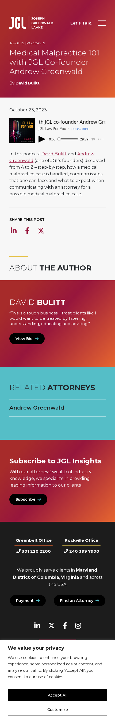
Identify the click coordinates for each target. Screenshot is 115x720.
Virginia (70, 577)
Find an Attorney (76, 600)
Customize (57, 709)
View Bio (24, 338)
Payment (25, 600)
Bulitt (37, 302)
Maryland (86, 570)
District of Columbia (36, 577)
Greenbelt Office (34, 540)
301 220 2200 (36, 551)
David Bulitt (28, 83)
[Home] (31, 23)
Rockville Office (81, 540)
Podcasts (35, 43)
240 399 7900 (84, 551)
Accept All (57, 695)
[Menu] (102, 23)
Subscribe (25, 499)
